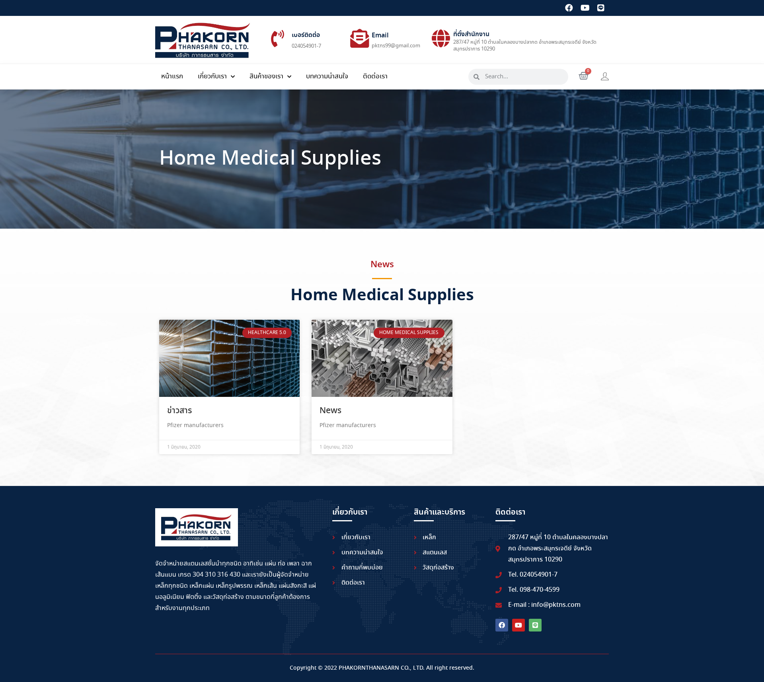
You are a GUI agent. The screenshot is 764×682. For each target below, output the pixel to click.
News (330, 411)
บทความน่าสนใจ (327, 77)
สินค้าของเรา (266, 77)
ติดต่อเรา (375, 77)
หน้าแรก (172, 77)
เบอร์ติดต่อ (306, 35)
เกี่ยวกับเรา (212, 77)
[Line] (601, 8)
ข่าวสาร (179, 411)
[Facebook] (569, 8)
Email (380, 35)
